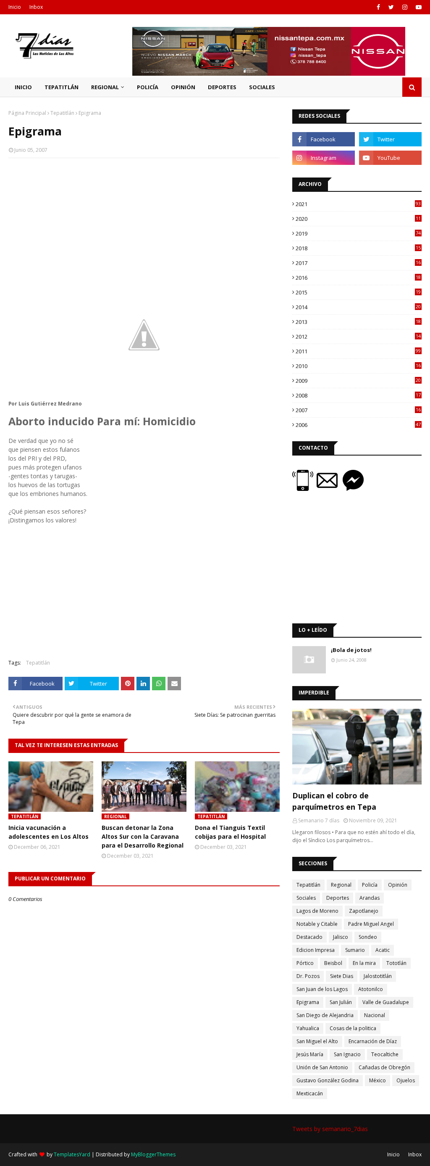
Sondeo (368, 937)
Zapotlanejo (363, 910)
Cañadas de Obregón (384, 1067)
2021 (358, 204)
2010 (358, 366)
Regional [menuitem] (105, 87)
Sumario (355, 950)
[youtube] (418, 7)
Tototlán (396, 963)
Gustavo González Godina (327, 1080)
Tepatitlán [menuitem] (62, 87)
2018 (358, 248)
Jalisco (340, 937)
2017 (358, 263)
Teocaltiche (385, 1054)
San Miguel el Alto (317, 1041)
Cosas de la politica (353, 1028)
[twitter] (391, 7)
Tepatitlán (62, 113)
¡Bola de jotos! (351, 650)
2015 (358, 292)
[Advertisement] (144, 225)
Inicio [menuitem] (23, 87)
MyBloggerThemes (153, 1154)
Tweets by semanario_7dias (330, 1129)
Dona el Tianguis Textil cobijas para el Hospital (230, 832)
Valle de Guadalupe (385, 1002)
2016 (358, 277)
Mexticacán (309, 1093)
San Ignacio (347, 1054)
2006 (358, 425)
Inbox (36, 7)
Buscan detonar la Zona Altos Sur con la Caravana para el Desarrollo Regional (143, 836)
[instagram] (404, 7)
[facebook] (378, 7)
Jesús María (309, 1054)
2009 (358, 380)
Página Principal (27, 113)
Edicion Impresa (315, 950)
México (377, 1080)
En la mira (364, 963)
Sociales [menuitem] (262, 87)
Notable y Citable (317, 924)
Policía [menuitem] (147, 87)
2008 (358, 395)
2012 (358, 336)
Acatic (382, 950)
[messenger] (353, 489)
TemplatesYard (72, 1154)
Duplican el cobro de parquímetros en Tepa (334, 801)
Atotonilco (370, 989)
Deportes (337, 897)
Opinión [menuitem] (183, 87)
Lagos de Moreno (317, 910)
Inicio (14, 7)
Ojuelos (405, 1080)
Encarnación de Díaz (373, 1041)
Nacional (374, 1015)
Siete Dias (341, 976)
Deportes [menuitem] (222, 87)
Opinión (397, 884)
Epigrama (307, 1002)
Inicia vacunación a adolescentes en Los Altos (48, 832)
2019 (358, 233)
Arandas (369, 897)
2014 (358, 307)
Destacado (309, 937)
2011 (358, 351)
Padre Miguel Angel (371, 924)
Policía (370, 884)
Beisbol (333, 963)
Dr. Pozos (308, 976)
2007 (358, 410)
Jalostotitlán (378, 976)
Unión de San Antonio (322, 1067)
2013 (358, 322)
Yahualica (307, 1028)
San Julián (341, 1002)
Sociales (306, 897)
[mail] (330, 489)
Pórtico (305, 963)
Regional (341, 884)
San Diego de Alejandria (325, 1015)
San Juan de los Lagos (322, 989)
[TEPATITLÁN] (357, 746)
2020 (358, 219)
